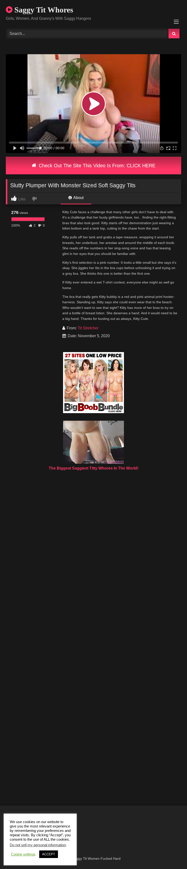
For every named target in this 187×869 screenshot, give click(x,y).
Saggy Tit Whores (42, 9)
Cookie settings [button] (23, 854)
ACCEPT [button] (48, 854)
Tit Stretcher (88, 328)
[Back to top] (172, 854)
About (78, 198)
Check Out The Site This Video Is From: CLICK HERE (96, 165)
